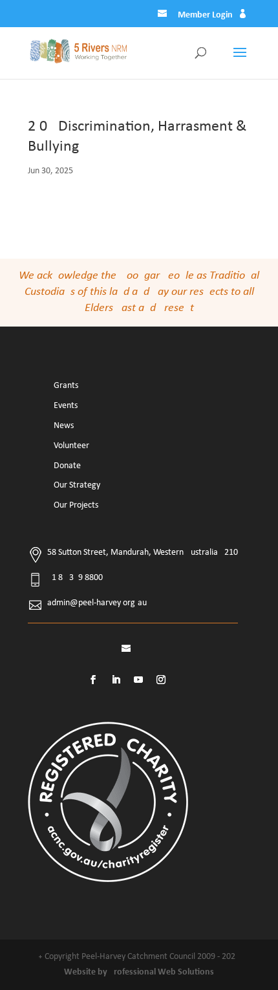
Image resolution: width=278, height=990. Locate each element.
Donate (67, 466)
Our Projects (76, 505)
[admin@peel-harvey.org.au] (163, 15)
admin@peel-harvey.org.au (97, 603)
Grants (66, 386)
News (64, 426)
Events (66, 406)
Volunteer (71, 446)
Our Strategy (77, 485)
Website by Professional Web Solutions (139, 972)
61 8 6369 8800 (75, 578)
